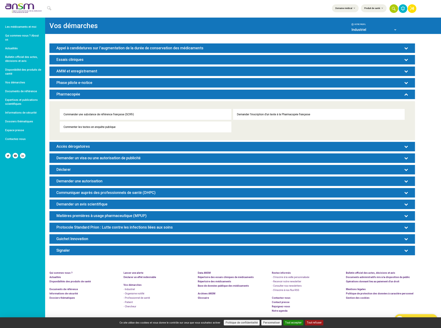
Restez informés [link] (281, 272)
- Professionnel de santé (137, 297)
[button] (393, 8)
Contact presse (280, 302)
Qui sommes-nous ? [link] (61, 272)
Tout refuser (314, 322)
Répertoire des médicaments (214, 281)
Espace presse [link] (14, 130)
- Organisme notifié (134, 293)
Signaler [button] (63, 250)
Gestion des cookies (358, 297)
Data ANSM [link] (204, 272)
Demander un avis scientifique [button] (81, 204)
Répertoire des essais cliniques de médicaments (226, 277)
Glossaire (203, 297)
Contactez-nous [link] (15, 139)
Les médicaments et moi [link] (20, 26)
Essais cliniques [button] (70, 60)
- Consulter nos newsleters (287, 285)
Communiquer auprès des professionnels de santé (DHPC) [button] (106, 193)
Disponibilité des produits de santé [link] (23, 71)
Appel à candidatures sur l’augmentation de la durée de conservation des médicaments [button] (129, 48)
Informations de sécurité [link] (21, 112)
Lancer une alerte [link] (133, 272)
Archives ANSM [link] (206, 293)
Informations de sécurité (63, 293)
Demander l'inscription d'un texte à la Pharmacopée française (273, 114)
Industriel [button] (358, 30)
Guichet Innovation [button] (72, 239)
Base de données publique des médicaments (223, 285)
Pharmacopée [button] (68, 94)
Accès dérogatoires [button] (73, 146)
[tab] (374, 24)
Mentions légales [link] (356, 289)
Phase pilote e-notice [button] (74, 83)
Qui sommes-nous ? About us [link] (22, 37)
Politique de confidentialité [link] (241, 322)
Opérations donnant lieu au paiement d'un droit (372, 281)
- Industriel (129, 289)
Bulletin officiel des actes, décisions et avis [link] (21, 59)
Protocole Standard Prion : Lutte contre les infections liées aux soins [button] (114, 227)
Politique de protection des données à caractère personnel (379, 293)
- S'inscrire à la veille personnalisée (290, 277)
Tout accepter (293, 322)
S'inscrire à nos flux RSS (286, 290)
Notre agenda (280, 310)
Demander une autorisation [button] (79, 181)
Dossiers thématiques (62, 297)
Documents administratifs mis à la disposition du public (378, 277)
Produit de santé (372, 8)
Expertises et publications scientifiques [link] (21, 101)
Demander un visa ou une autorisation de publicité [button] (98, 158)
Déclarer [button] (63, 170)
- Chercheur (130, 306)
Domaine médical (344, 8)
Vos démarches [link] (15, 82)
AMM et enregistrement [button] (76, 71)
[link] (22, 9)
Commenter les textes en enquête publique (90, 127)
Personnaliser (271, 322)
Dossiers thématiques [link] (19, 121)
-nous (281, 306)
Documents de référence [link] (21, 91)
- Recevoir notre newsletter (286, 281)
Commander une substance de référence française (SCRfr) (99, 114)
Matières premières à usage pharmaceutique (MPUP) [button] (101, 216)
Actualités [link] (11, 48)
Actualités (55, 277)
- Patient (128, 302)
